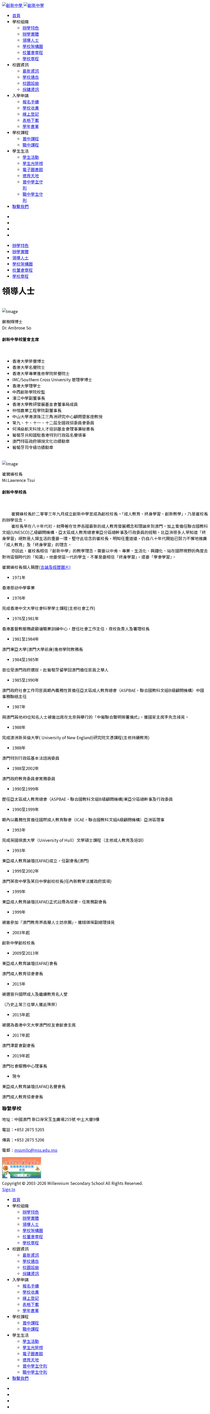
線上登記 (31, 114)
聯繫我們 (20, 206)
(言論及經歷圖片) (55, 567)
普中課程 (31, 138)
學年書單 (31, 126)
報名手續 (31, 102)
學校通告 (31, 77)
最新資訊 (31, 71)
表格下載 (31, 120)
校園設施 (31, 83)
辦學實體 (31, 34)
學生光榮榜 (33, 163)
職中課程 (31, 145)
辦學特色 (31, 28)
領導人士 (31, 40)
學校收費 (31, 108)
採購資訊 (31, 89)
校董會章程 (33, 52)
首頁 (16, 15)
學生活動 (31, 157)
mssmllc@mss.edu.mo (35, 1150)
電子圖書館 (33, 169)
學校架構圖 (33, 46)
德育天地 (31, 175)
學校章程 (31, 58)
